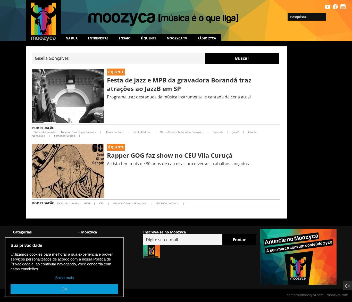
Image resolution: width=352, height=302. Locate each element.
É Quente (116, 72)
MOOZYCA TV (177, 38)
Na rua (72, 38)
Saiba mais (64, 277)
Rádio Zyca (206, 38)
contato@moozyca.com (305, 294)
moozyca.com (337, 294)
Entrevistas (98, 38)
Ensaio (125, 38)
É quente (148, 38)
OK (64, 289)
